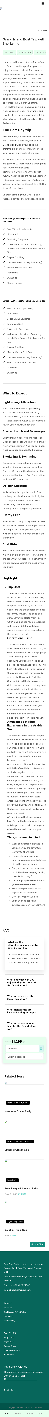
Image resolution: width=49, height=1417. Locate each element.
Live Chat (39, 1244)
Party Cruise (23, 1103)
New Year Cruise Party (18, 1111)
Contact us (8, 1316)
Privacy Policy (9, 1321)
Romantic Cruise (25, 1141)
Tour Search (9, 1355)
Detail (18, 1413)
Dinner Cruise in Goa (17, 1149)
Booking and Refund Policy (15, 1312)
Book (7, 1413)
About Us (8, 1308)
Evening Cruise (10, 1346)
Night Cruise (12, 1103)
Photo (29, 1413)
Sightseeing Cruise (15, 1221)
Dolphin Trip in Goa (16, 1229)
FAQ (40, 1413)
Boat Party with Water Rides (22, 1188)
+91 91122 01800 (21, 1285)
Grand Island (9, 144)
